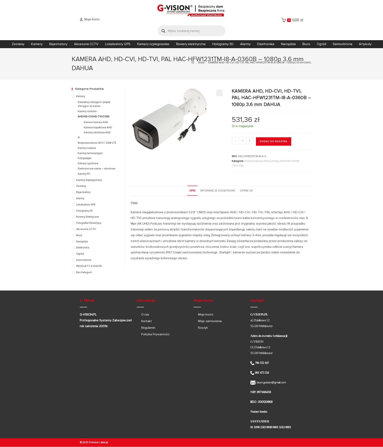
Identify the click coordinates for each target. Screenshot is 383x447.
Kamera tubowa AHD (257, 161)
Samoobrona (342, 44)
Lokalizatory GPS (117, 44)
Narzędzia (288, 44)
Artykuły (365, 44)
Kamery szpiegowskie (153, 44)
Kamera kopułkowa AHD (98, 127)
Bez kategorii (84, 272)
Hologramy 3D (223, 44)
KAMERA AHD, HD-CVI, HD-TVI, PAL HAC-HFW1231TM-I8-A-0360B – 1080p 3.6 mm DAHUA (260, 62)
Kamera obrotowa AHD (97, 132)
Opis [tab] (192, 190)
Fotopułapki (84, 158)
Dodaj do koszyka (273, 141)
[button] (219, 93)
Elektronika (265, 44)
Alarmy (245, 44)
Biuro (306, 44)
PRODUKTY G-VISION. (89, 266)
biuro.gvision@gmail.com (271, 382)
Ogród (321, 44)
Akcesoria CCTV (86, 44)
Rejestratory (58, 44)
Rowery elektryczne (191, 44)
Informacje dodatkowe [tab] (217, 190)
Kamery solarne (87, 148)
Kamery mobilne (87, 111)
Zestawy (18, 44)
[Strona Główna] (193, 62)
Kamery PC (84, 173)
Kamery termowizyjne (90, 153)
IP (79, 137)
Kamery (36, 44)
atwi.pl (104, 442)
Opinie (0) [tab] (246, 190)
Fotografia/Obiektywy (88, 223)
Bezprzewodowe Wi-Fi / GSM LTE (97, 142)
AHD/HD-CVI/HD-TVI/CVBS (94, 116)
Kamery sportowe (88, 163)
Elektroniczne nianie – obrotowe (96, 168)
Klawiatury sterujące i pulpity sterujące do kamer (94, 104)
